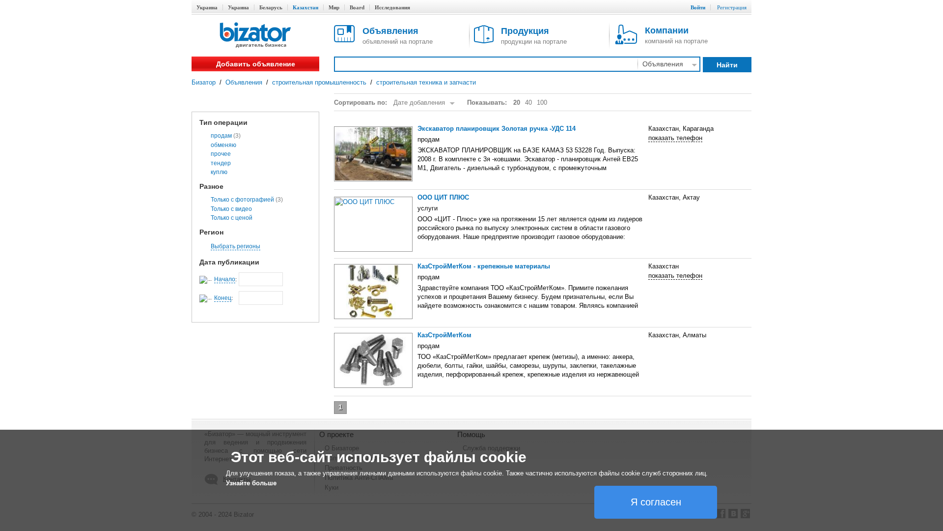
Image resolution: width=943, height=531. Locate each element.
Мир (334, 7)
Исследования (392, 7)
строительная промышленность (319, 82)
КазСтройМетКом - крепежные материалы (483, 266)
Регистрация (732, 7)
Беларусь (270, 7)
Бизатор (204, 82)
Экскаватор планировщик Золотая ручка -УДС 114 (496, 128)
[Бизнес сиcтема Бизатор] (255, 35)
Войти (698, 7)
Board (357, 7)
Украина (207, 7)
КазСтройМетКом (444, 335)
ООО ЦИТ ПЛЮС (443, 197)
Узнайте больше (251, 483)
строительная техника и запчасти (426, 82)
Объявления (243, 82)
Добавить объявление (255, 64)
